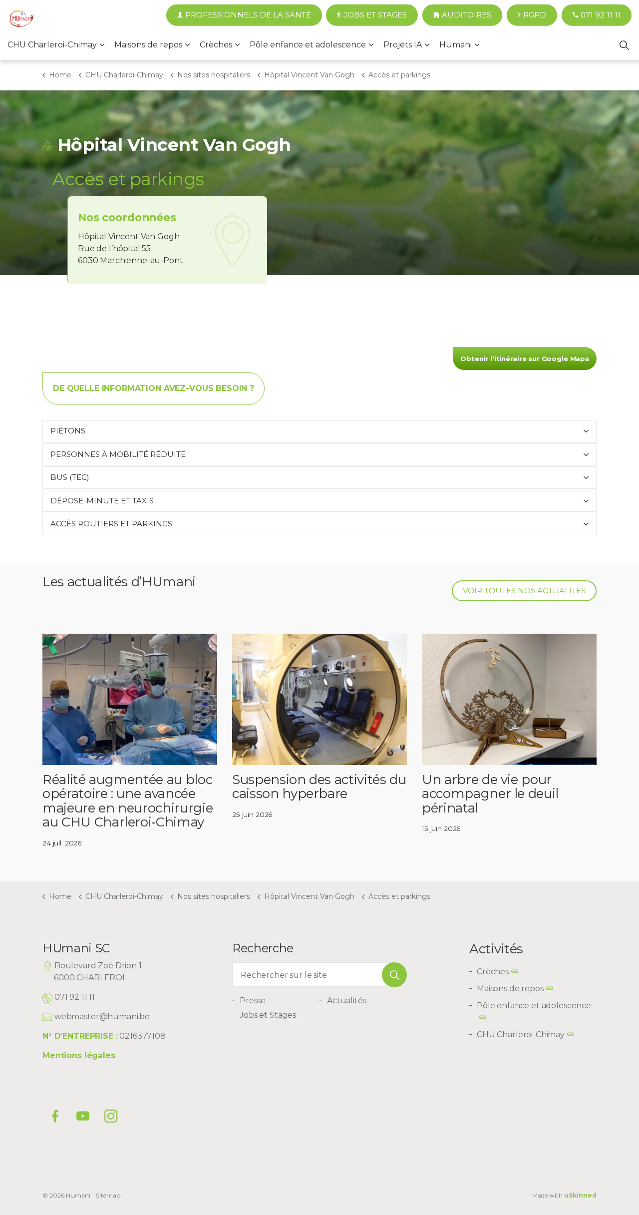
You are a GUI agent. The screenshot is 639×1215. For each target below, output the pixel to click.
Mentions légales (78, 1055)
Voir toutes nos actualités (524, 590)
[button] (394, 974)
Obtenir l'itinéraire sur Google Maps (524, 359)
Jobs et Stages (375, 14)
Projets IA (402, 44)
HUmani (455, 44)
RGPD (534, 14)
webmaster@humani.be (102, 1016)
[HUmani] (21, 19)
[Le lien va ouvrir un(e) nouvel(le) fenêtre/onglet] (110, 1116)
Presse (253, 1000)
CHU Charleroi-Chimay (52, 44)
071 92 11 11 (601, 14)
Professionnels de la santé (248, 14)
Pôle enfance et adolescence (308, 44)
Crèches (216, 44)
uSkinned (580, 1195)
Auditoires (466, 14)
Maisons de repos (148, 44)
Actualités (346, 1000)
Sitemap (108, 1195)
